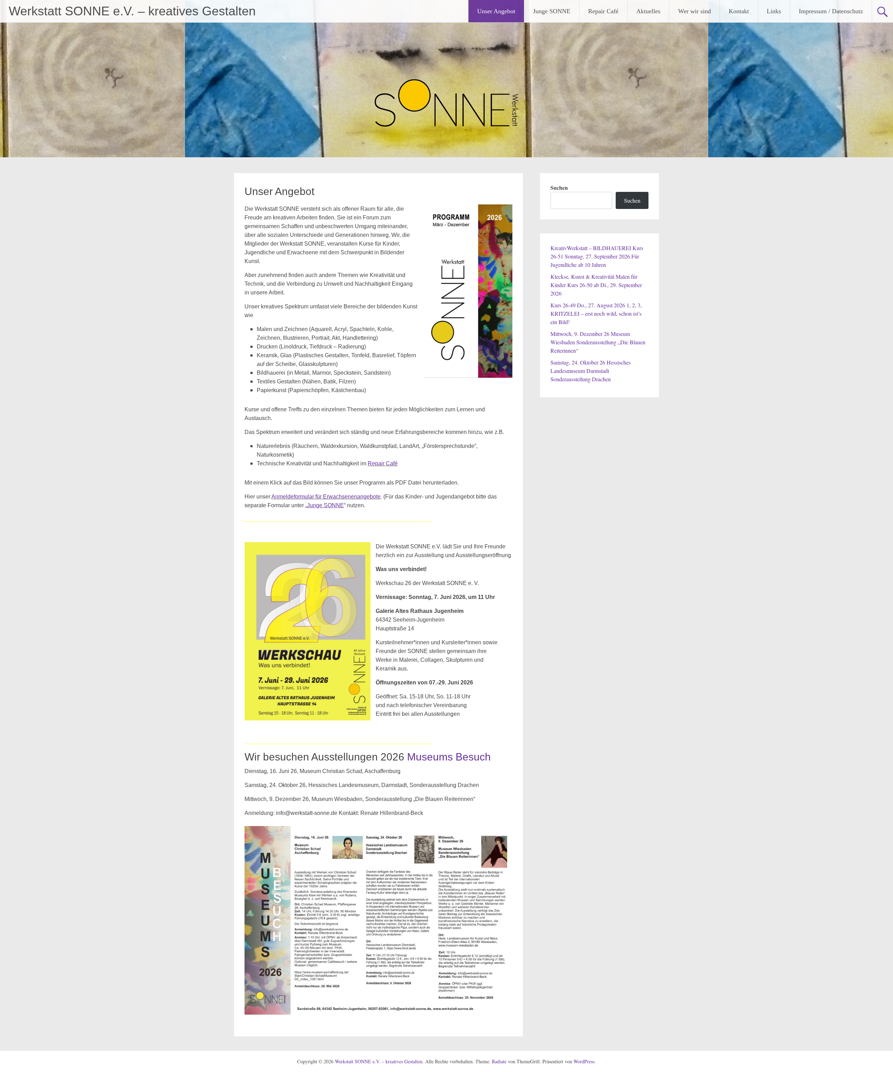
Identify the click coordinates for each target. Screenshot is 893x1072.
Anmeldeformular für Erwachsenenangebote (326, 497)
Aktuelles (648, 11)
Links (774, 11)
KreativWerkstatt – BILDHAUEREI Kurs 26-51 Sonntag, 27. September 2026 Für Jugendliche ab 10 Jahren (596, 256)
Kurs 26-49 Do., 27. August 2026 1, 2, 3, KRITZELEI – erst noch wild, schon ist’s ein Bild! (596, 313)
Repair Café (603, 11)
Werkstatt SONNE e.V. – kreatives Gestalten (132, 11)
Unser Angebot (496, 11)
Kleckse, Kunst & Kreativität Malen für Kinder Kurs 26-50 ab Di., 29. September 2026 (596, 285)
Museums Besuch (449, 757)
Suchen (559, 187)
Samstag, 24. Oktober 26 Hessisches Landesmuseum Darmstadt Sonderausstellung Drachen (590, 371)
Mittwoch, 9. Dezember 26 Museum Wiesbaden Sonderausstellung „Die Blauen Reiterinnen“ (597, 342)
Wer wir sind (694, 11)
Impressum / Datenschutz (831, 11)
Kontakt (739, 11)
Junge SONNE (551, 11)
